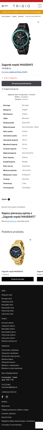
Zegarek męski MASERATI (12, 271)
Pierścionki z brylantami (10, 350)
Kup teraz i (14, 72)
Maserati (21, 16)
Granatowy (26, 166)
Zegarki (14, 16)
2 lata (24, 183)
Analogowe (26, 175)
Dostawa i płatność (9, 414)
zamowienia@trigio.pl (9, 387)
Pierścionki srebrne (8, 335)
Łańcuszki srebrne (8, 338)
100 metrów (26, 170)
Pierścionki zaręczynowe (11, 356)
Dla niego (25, 105)
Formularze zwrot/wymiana (12, 425)
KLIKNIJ (38, 12)
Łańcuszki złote (7, 314)
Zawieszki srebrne (8, 326)
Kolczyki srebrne (8, 323)
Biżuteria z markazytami (10, 365)
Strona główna (6, 16)
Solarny (24, 114)
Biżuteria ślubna (7, 359)
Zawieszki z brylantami (10, 353)
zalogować (13, 221)
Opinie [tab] (5, 199)
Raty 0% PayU (6, 417)
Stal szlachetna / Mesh (30, 127)
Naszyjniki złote (7, 305)
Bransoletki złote (8, 308)
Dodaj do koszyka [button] (17, 279)
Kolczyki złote (7, 299)
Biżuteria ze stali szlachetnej (12, 368)
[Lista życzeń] (30, 239)
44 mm (24, 140)
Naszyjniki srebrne (8, 329)
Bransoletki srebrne (9, 332)
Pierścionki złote (8, 311)
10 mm (24, 149)
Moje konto (6, 406)
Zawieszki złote (7, 302)
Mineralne (25, 118)
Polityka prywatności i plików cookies (15, 410)
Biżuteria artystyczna (9, 341)
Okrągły (24, 162)
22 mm (24, 136)
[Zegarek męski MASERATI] (18, 253)
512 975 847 (6, 385)
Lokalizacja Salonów (9, 392)
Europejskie (26, 188)
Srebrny (25, 131)
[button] (38, 22)
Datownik (25, 179)
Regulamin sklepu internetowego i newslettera (18, 421)
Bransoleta (26, 123)
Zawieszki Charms (8, 362)
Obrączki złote (7, 295)
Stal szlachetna (27, 153)
